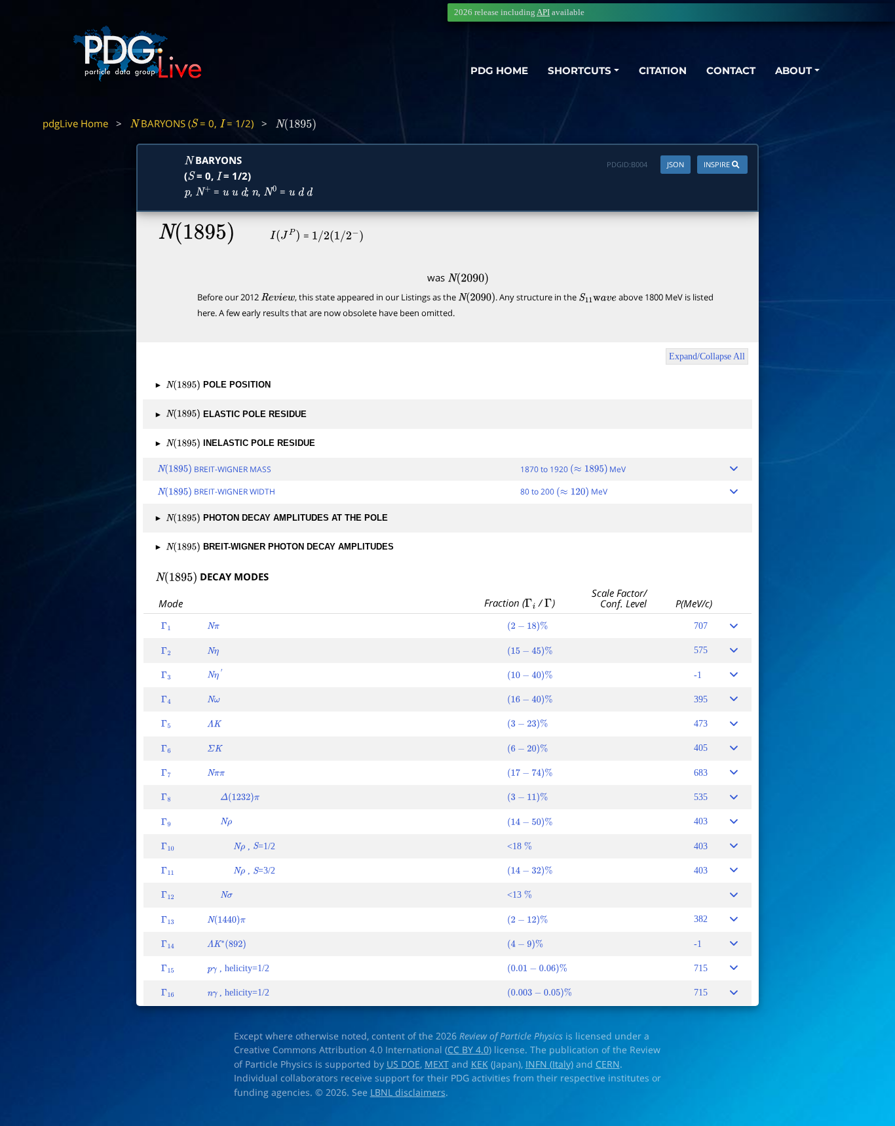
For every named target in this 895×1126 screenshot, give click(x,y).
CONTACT (730, 70)
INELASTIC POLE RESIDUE (235, 443)
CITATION (663, 70)
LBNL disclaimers (408, 1092)
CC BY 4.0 (468, 1050)
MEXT (437, 1064)
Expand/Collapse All (707, 356)
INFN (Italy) (549, 1064)
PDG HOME (499, 70)
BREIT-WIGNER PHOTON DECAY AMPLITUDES (275, 547)
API (543, 12)
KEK (479, 1064)
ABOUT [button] (793, 70)
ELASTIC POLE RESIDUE (231, 414)
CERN (608, 1064)
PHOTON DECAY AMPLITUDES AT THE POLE (272, 518)
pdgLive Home (75, 123)
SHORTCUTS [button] (579, 70)
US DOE (403, 1064)
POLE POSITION (213, 385)
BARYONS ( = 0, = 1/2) (192, 123)
